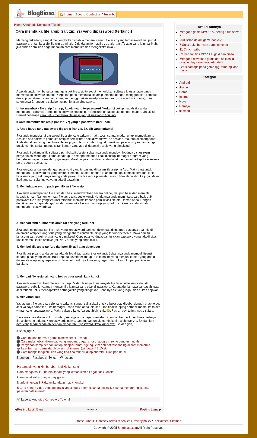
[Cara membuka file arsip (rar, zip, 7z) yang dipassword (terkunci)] (88, 84)
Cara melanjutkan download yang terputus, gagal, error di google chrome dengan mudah (80, 341)
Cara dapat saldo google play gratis (41, 377)
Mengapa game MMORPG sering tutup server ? (210, 33)
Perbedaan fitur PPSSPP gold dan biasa (207, 54)
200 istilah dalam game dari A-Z (201, 40)
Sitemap (175, 421)
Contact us (93, 14)
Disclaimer (161, 421)
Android (37, 399)
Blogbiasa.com (128, 427)
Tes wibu (110, 14)
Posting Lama (149, 409)
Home (68, 14)
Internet (184, 96)
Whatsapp (67, 357)
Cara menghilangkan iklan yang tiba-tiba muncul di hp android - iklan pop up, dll (74, 352)
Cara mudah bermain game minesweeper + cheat (54, 337)
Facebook (39, 357)
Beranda (91, 409)
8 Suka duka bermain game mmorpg (204, 44)
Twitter (53, 357)
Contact (101, 421)
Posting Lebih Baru (30, 409)
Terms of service (119, 421)
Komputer (51, 399)
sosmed (184, 110)
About (79, 14)
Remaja (184, 106)
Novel (183, 101)
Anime (183, 87)
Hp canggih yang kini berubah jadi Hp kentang (48, 366)
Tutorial (65, 399)
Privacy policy (142, 421)
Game (183, 92)
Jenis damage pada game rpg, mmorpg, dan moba (209, 68)
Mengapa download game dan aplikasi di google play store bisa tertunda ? (207, 60)
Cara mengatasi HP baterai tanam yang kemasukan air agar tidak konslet (65, 372)
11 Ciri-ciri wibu (190, 49)
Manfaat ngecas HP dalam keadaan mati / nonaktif (50, 382)
